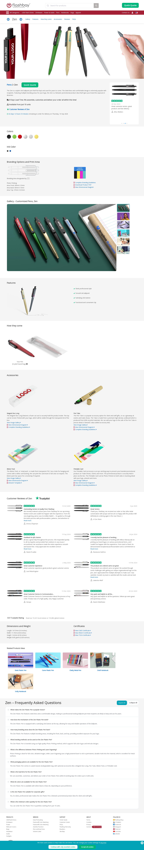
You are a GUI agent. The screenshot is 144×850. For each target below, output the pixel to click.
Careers (88, 827)
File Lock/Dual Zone (39, 829)
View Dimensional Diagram (84, 187)
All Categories (14, 13)
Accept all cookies (87, 847)
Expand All (121, 703)
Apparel (78, 13)
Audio (8, 834)
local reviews (39, 618)
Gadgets (8, 836)
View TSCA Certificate (82, 635)
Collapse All (133, 703)
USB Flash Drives (28, 13)
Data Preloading (38, 820)
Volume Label (37, 831)
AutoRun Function (38, 827)
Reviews (67, 19)
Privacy (88, 824)
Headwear (9, 831)
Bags (72, 13)
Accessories (58, 19)
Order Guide (63, 820)
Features (35, 19)
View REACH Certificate (83, 633)
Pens (57, 13)
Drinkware (38, 13)
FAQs (74, 19)
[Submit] (47, 5)
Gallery (27, 19)
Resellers (62, 829)
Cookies (88, 822)
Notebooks (65, 13)
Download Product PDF (83, 185)
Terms (88, 820)
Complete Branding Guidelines (85, 183)
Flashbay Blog (119, 820)
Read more (115, 115)
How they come (46, 19)
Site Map (62, 831)
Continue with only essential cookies (63, 847)
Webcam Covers (11, 827)
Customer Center (65, 822)
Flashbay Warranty (65, 827)
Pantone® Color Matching (40, 822)
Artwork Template (14, 483)
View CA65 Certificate (82, 631)
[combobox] (69, 5)
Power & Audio (49, 13)
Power (8, 824)
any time (103, 843)
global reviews (56, 618)
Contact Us (125, 13)
